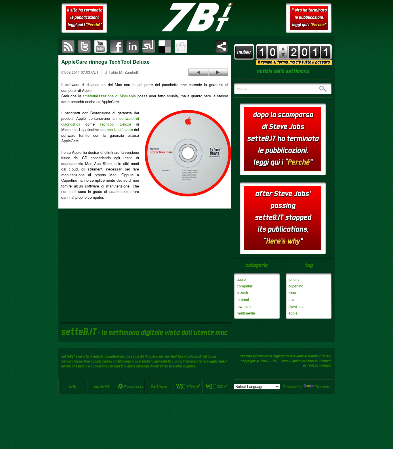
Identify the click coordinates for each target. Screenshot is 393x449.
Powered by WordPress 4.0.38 (130, 386)
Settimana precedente (283, 55)
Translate (322, 386)
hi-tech (242, 292)
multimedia (246, 313)
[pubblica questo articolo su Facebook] (116, 46)
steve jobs (296, 306)
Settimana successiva (283, 49)
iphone (294, 279)
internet (243, 299)
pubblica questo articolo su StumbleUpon (148, 46)
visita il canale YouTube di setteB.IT (100, 46)
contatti (101, 386)
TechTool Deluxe (115, 124)
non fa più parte (120, 129)
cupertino (296, 285)
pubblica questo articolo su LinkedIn (132, 46)
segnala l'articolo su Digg (181, 46)
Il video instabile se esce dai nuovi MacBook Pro (218, 72)
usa (291, 299)
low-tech (244, 306)
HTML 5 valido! (188, 386)
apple (241, 279)
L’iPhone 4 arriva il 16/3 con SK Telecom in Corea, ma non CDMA (198, 72)
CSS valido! (217, 386)
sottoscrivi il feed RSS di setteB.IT (68, 46)
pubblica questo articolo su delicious (165, 46)
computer (244, 286)
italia (292, 292)
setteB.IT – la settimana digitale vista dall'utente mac (196, 17)
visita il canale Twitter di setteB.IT (84, 46)
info (73, 386)
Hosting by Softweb (159, 386)
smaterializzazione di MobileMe (109, 95)
